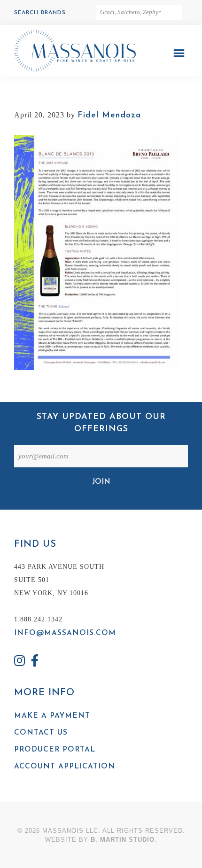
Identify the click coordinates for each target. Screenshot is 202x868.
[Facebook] (35, 662)
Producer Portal (54, 749)
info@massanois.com (65, 633)
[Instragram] (19, 662)
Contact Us (41, 732)
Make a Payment (52, 716)
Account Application (64, 766)
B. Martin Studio (123, 839)
